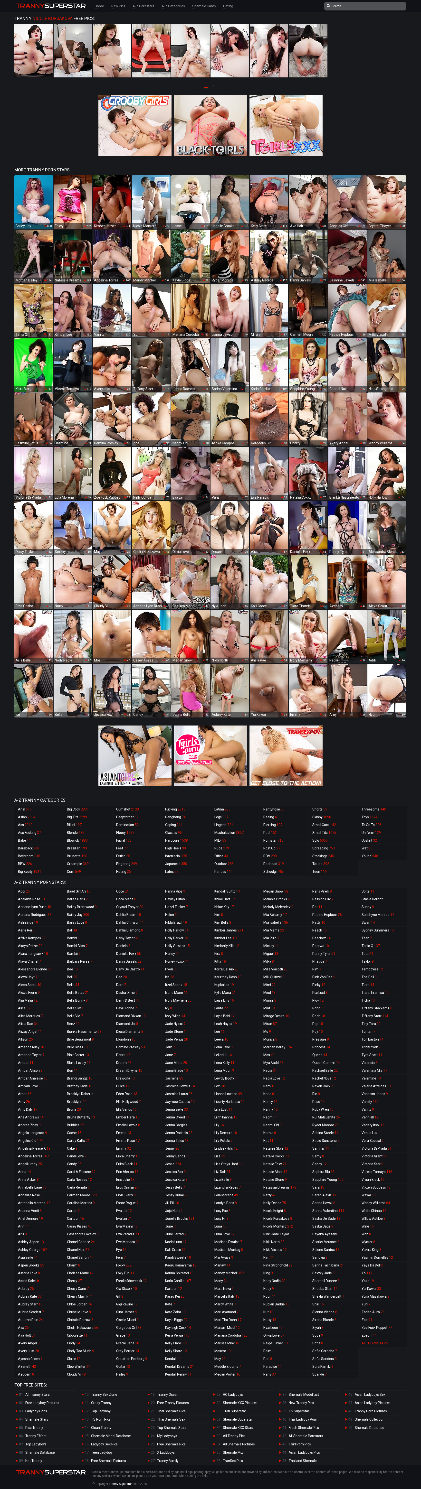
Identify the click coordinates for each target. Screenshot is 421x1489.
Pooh (318, 1016)
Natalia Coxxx (276, 1156)
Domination (127, 825)
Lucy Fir (221, 1218)
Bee (72, 969)
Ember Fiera (127, 1117)
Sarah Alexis (324, 1195)
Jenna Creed (177, 1117)
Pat (317, 907)
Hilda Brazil (176, 922)
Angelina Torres (33, 1156)
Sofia (317, 1343)
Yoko (368, 1281)
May (220, 1359)
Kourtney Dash (227, 977)
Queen (319, 1055)
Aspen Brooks (31, 1265)
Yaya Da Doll (372, 1265)
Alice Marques (30, 1016)
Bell (72, 977)
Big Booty (29, 872)
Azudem (26, 1374)
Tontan (368, 1031)
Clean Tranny (101, 1428)
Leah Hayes (225, 1024)
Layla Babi (224, 1016)
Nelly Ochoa (274, 1203)
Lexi (219, 1086)
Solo (320, 840)
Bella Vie (75, 1016)
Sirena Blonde (324, 1320)
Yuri (366, 1304)
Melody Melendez (278, 907)
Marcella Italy (226, 1296)
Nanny (270, 1109)
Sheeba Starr (324, 1289)
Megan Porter (227, 1374)
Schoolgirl (273, 872)
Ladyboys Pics (36, 1411)
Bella (73, 985)
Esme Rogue (127, 1203)
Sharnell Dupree (326, 1281)
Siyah (318, 1328)
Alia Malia (28, 1000)
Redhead (273, 864)
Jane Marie (176, 1063)
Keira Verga (177, 1335)
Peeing (271, 817)
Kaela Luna (176, 1242)
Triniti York (371, 1047)
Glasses (173, 833)
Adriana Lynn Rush (34, 907)
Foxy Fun (125, 1273)
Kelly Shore (176, 1351)
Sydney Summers (378, 930)
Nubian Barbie (276, 1304)
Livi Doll (222, 1172)
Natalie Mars (275, 1172)
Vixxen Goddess (376, 1187)
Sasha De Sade (326, 1218)
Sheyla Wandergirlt (328, 1296)
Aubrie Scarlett (31, 1312)
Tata (367, 954)
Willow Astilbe (373, 1218)
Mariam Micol (227, 1328)
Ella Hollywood (128, 1102)
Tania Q (371, 946)
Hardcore (176, 840)
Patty (318, 922)
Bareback (28, 848)
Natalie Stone (275, 1180)
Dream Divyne (129, 1070)
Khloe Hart (224, 899)
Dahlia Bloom (128, 915)
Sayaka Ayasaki (325, 1234)
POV (270, 856)
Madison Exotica (228, 1242)
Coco (122, 891)
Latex (171, 872)
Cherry (74, 1281)
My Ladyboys (167, 1436)
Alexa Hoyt (27, 977)
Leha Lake (223, 1047)
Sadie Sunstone (325, 1141)
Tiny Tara (371, 1024)
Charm (73, 1265)
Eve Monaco (128, 1242)
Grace (123, 1335)
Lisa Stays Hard (228, 1164)
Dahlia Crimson (130, 922)
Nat (268, 1141)
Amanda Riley (31, 1047)
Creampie (78, 864)
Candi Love (76, 1156)
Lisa (219, 1156)
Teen (319, 872)
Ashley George (32, 1250)
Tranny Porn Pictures (371, 1411)
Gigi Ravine (127, 1304)
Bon (72, 1070)
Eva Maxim (127, 1226)
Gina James (126, 1312)
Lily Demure (225, 1133)
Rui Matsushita (326, 1117)
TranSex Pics (233, 1461)
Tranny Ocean (168, 1394)
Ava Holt (27, 1335)
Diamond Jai (127, 1024)
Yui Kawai (371, 1289)
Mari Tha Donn (227, 1320)
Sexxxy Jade (324, 1273)
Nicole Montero (278, 1226)
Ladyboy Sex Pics (104, 1444)
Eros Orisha (127, 1187)
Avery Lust (28, 1351)
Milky (268, 961)
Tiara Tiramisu (375, 993)
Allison (25, 1039)
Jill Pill (172, 1203)
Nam (269, 1086)
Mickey (271, 946)
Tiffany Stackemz (377, 1008)
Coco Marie (126, 899)
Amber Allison (30, 1070)
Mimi (269, 985)
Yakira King (371, 1250)
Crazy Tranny (101, 1403)
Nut (268, 1312)
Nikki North (273, 1242)
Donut (123, 1055)
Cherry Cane (78, 1289)
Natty (269, 1195)
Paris (269, 1374)
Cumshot (127, 809)
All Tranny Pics (234, 1436)
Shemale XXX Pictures (240, 1403)
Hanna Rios (175, 891)
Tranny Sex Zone (104, 1394)
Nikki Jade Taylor (278, 1234)
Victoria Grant (374, 1156)
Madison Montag (228, 1250)
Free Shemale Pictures (108, 1461)
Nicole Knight (274, 1211)
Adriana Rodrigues (34, 915)
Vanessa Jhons (375, 1094)
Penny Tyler (323, 954)
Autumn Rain (30, 1320)
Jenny (172, 1148)
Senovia (319, 1257)
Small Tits (324, 833)
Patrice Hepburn (327, 915)
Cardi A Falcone (81, 1172)
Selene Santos (325, 1250)
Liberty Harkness (229, 1102)
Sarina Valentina (328, 1211)
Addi (24, 891)
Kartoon (173, 1289)
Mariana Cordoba (231, 1335)
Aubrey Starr (30, 1304)
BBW (25, 864)
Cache (74, 1133)
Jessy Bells (175, 1187)
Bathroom (29, 856)
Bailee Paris (78, 899)
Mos (269, 1055)
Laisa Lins (224, 1000)
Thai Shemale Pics (171, 1411)
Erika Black (126, 1164)
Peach (319, 930)
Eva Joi (124, 1211)
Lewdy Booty (226, 1078)
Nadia (270, 1070)
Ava (23, 1328)
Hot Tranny (33, 1461)
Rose (318, 1102)
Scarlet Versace (325, 1242)
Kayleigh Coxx (178, 1328)
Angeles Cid (30, 1141)
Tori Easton (372, 1039)
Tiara (368, 985)
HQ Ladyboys (233, 1394)
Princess (321, 1047)
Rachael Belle (325, 1070)
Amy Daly (27, 1109)
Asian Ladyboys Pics (304, 1452)
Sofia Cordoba (324, 1351)
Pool (270, 833)
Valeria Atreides (376, 1086)
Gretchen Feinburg (131, 1359)
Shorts (319, 809)
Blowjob (77, 840)
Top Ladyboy (101, 1411)
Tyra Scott (372, 1055)
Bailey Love (77, 922)
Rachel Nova (324, 1078)
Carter (73, 1211)
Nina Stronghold (278, 1265)
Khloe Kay (224, 907)
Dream (123, 1063)
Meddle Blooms (227, 1366)
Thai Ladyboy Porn (303, 1419)
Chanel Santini (80, 1257)
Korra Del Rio (226, 969)
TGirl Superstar (234, 1411)
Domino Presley (130, 1047)
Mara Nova (224, 1289)
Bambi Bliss (77, 946)
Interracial (176, 856)
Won (366, 1234)
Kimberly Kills (226, 946)
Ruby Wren (323, 1109)
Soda (317, 1335)
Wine (368, 1226)
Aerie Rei (26, 930)
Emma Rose (128, 1141)
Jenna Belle (176, 1109)
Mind (269, 993)
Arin (23, 1226)
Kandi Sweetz (178, 1257)
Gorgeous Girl (128, 1328)
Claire (73, 1359)
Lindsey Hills (226, 1148)
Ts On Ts (371, 825)
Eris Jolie (125, 1180)
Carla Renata (78, 1187)
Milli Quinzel (273, 977)
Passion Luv (322, 899)
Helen (172, 915)
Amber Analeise (33, 1078)
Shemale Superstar (238, 1419)
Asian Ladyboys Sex (370, 1394)
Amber (25, 1063)
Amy (24, 1102)
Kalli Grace (175, 1250)
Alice (24, 1008)
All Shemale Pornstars (306, 1436)
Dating (228, 6)
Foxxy (124, 1265)
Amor (24, 1094)
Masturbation (229, 833)
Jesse (173, 1164)
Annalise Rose (30, 1195)
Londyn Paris (225, 1203)
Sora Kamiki (322, 1366)
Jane (170, 1055)
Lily (219, 1125)
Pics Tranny (34, 1428)
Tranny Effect (36, 1436)
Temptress (372, 969)
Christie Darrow (80, 1320)
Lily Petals (223, 1141)
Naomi (270, 1117)
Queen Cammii (326, 1063)
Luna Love (224, 1234)
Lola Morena (226, 1195)
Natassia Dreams (279, 1187)
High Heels (175, 848)
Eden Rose (126, 1094)
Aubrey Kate (30, 1296)
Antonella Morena (34, 1203)
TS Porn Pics (101, 1419)
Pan (267, 1359)
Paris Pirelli (322, 891)
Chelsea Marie (80, 1273)
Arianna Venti (30, 1211)
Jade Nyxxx (175, 1024)
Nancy (270, 1102)
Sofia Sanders (324, 1359)
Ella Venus (126, 1109)
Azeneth (27, 1366)
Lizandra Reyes (227, 1187)
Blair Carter (78, 1055)
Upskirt (369, 840)
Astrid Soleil (28, 1281)
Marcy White (225, 1304)
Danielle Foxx (128, 954)
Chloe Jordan (79, 1304)
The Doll (369, 977)
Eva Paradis (127, 1234)
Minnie (269, 1000)
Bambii (73, 954)
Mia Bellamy (275, 915)
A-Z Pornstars (143, 6)
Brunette (77, 856)
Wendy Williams (376, 1203)
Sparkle (319, 1374)
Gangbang (175, 817)
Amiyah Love (30, 1086)
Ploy (318, 1000)
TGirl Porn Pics (300, 1444)
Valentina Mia (374, 1070)
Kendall (173, 1359)
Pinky (318, 985)
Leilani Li (223, 1055)
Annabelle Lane (32, 1187)
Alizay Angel (30, 1031)
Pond (318, 1008)
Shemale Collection (369, 1419)
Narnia (269, 1133)
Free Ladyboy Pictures (42, 1403)
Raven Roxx (322, 1086)
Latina (222, 809)
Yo (367, 1273)
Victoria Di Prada (377, 1148)
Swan (368, 922)
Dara (121, 985)
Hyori (171, 969)
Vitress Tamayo (377, 1172)
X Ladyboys (166, 1452)
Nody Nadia (274, 1281)
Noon (269, 1296)
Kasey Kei (174, 1296)
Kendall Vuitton (227, 891)
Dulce (122, 1086)
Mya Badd (273, 1063)
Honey (172, 954)
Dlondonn (125, 1039)
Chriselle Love (79, 1312)
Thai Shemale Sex (171, 1419)
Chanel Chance (81, 1242)
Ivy (168, 1008)
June (170, 1226)
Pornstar (273, 840)
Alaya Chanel (29, 961)
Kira (218, 954)
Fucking (175, 809)
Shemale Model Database (111, 1436)
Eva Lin (124, 1218)
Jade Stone (176, 1031)
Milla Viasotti (275, 969)
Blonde (75, 833)
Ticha (368, 1000)
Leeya (221, 1039)
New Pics (118, 6)
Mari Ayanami (227, 1312)
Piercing (272, 825)
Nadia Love (274, 1078)
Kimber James (228, 930)
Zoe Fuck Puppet (377, 1328)
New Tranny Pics (301, 1403)
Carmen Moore (82, 1195)
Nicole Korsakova (277, 1218)
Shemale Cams (204, 6)
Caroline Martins (81, 1203)
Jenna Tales (177, 1141)
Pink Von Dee (323, 977)
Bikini (74, 825)
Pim (316, 969)
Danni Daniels (129, 961)
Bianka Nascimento (84, 1031)
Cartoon (75, 1218)
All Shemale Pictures (239, 1444)
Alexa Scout (29, 985)
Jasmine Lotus (178, 1094)
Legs (221, 817)
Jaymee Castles (180, 1102)
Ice (169, 977)
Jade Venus (176, 1039)
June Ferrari (175, 1234)
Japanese (176, 864)
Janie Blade (176, 1070)
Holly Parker (176, 938)
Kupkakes (224, 985)
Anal (25, 809)
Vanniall (370, 1117)
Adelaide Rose (31, 899)
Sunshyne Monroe (378, 915)
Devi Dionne (126, 1008)
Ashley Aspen (31, 1242)
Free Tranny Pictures (173, 1403)
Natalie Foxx (275, 1164)
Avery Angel (29, 1343)
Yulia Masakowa (375, 1296)
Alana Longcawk (33, 954)
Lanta (221, 1008)
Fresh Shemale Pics (304, 1428)
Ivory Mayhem (178, 1000)
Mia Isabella (275, 922)
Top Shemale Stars (172, 1428)
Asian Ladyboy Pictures (373, 1403)
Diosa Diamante (129, 1031)
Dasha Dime (126, 993)
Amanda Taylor (31, 1055)
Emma (123, 1133)
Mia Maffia (273, 930)
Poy (317, 1031)
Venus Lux (372, 1133)
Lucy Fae (222, 1211)
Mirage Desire (276, 1016)
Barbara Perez (79, 961)
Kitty (220, 961)
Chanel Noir (78, 1250)
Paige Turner (275, 1343)
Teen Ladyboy (102, 1452)
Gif (119, 1296)
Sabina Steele (325, 1133)
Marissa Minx (226, 1343)
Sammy (320, 1148)
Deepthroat (127, 817)
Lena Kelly (224, 1063)
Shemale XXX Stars (238, 1428)
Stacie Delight (373, 899)
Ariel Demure (30, 1218)
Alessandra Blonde (35, 969)
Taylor (368, 961)
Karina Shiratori (179, 1273)
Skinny (321, 817)
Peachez (321, 938)
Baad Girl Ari (78, 891)
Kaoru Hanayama (180, 1265)
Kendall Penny (178, 1374)
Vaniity (370, 1102)
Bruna (74, 1109)
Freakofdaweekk (131, 1281)
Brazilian (77, 848)
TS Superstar (299, 1411)
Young (370, 856)
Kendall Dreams (179, 1366)
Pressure (320, 1039)
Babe (25, 840)
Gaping (173, 825)
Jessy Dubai (176, 1195)
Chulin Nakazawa (82, 1328)
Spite (368, 891)
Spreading (323, 848)
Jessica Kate (176, 1180)
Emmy (123, 1148)
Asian (26, 817)
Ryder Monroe (325, 1125)
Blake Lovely (79, 1063)
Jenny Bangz (177, 1156)
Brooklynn (77, 1102)
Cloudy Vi (76, 1374)
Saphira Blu (323, 1172)
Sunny (368, 907)
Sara (318, 1187)
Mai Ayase (223, 1257)
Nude (221, 848)
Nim (268, 1257)
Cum (74, 872)
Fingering (126, 864)
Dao (121, 977)
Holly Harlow (177, 930)
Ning (268, 1273)
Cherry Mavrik (80, 1296)
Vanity (368, 1109)
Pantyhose (274, 809)
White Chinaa (374, 1211)
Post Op (271, 848)
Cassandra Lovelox (83, 1234)
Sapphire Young (328, 1180)
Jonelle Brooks (179, 1218)
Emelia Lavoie (128, 1125)
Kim (218, 915)
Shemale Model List (304, 1394)
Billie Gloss (77, 1047)
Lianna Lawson (228, 1094)
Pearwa (320, 946)
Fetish (123, 856)
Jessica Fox (176, 1172)
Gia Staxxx (126, 1289)
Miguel (270, 954)
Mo (267, 1031)
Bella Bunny (77, 1000)
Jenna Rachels (178, 1133)
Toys (369, 817)
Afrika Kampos (32, 938)
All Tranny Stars (37, 1394)
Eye (121, 1250)
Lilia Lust (223, 1109)
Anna (24, 1172)
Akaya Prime (30, 946)
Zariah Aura (373, 1312)
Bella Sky (76, 1008)
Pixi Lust (320, 993)
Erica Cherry (127, 1156)
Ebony (125, 833)
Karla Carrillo (178, 1281)
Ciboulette (77, 1335)
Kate (170, 1304)
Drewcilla (125, 1078)
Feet (122, 848)
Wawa (369, 1195)
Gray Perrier (127, 1351)
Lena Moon (224, 1070)
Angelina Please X (34, 1148)
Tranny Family (168, 1461)
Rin (316, 1094)
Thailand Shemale (303, 1461)
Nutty (269, 1320)
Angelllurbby (30, 1164)
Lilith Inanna (225, 1117)
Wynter (368, 1242)
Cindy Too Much (80, 1351)
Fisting (123, 872)
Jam (170, 1047)
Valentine (371, 1078)
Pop (317, 1024)
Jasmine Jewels (181, 1086)
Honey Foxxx (177, 961)
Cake (72, 1148)
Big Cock (78, 809)
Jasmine (174, 1078)
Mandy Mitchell (229, 1273)
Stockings (323, 856)
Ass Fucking (29, 833)
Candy (74, 1164)
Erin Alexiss (127, 1172)
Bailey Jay (78, 915)
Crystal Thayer (129, 907)
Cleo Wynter (78, 1366)
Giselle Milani (127, 1320)
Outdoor (224, 864)
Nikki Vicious (275, 1250)
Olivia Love (273, 1335)
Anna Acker (28, 1180)
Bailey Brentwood (82, 907)
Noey (268, 1289)
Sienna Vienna (324, 1312)
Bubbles (75, 1125)
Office (221, 856)
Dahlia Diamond (129, 930)
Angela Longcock (32, 1133)
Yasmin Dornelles (377, 1257)
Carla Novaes (79, 1180)
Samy (318, 1156)
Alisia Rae (28, 1024)
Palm (269, 1351)
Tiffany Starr (375, 1016)
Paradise (272, 1366)
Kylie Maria (225, 993)
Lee (219, 1031)
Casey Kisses (79, 1226)
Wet (367, 848)
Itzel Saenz (176, 985)
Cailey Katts (78, 1141)
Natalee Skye (275, 1148)
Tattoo (320, 864)
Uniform (371, 833)
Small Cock (324, 825)
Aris (22, 1234)
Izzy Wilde (175, 1016)
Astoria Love (29, 1273)
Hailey (122, 1374)
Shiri (318, 1304)
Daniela (123, 946)
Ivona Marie (176, 993)
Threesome (374, 809)
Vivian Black (373, 1180)
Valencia (369, 1063)
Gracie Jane (127, 1343)
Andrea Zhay (29, 1125)
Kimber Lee (226, 938)
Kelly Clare (176, 1343)
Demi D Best (128, 1000)
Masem (222, 1351)
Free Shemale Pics (171, 1444)
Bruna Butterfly (81, 1117)
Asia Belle (28, 1257)
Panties (223, 872)
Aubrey (26, 1289)
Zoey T (369, 1335)
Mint (269, 1008)
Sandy (319, 1164)
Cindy (73, 1343)
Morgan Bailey (277, 1047)
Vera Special (372, 1141)
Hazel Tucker (176, 907)
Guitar (123, 1366)
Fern (121, 1257)
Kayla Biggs (176, 1320)
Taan (367, 938)
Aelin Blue (28, 922)
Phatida (319, 961)
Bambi (74, 938)
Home (99, 6)
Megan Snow (275, 891)
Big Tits (77, 817)
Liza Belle (223, 1180)
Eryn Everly (126, 1195)
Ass (25, 825)
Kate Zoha (175, 1312)
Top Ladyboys (36, 1444)
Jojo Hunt (173, 1211)
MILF (220, 840)
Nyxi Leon (273, 1328)
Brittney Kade (79, 1086)
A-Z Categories (173, 6)
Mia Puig (271, 938)
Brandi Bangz (79, 1078)
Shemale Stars (36, 1419)
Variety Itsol (373, 1125)
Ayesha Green (30, 1359)
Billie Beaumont (80, 1039)
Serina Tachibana (328, 1265)
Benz (73, 1024)
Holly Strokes (177, 946)
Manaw (222, 1265)
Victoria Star (372, 1164)
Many (221, 1281)
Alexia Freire (29, 993)
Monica (270, 1039)
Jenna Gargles (178, 1125)
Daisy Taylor (127, 938)
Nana (268, 1094)
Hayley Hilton (177, 899)
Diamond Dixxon (131, 1016)
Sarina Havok (323, 1203)
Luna (220, 1226)
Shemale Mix (233, 1452)
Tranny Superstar (120, 1484)
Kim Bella (222, 922)
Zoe (367, 1320)
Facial (124, 840)
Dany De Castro (130, 969)
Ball (72, 930)
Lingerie (223, 825)
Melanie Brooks (277, 899)
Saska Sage (322, 1226)
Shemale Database (40, 1452)
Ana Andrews (31, 1117)
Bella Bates (78, 993)
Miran (270, 1024)
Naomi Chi (273, 1125)
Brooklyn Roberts (82, 1094)
